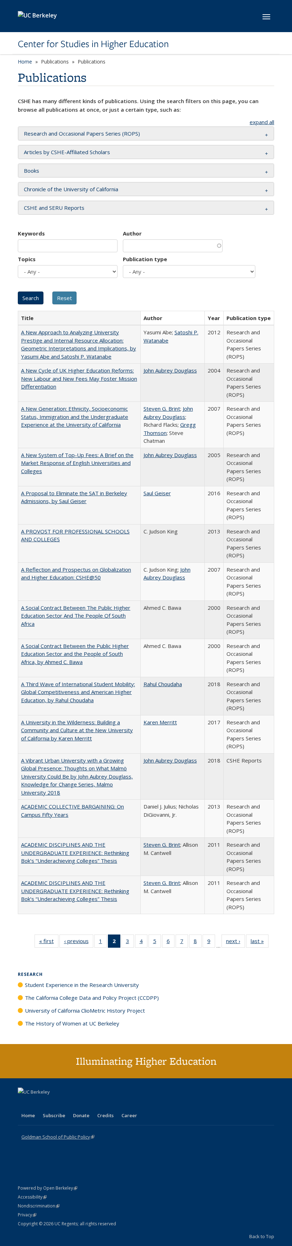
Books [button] (31, 170)
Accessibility (32, 1197)
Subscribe (54, 1115)
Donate (81, 1115)
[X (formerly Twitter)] (24, 1104)
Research (30, 974)
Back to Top (261, 1236)
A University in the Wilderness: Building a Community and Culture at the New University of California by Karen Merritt (77, 730)
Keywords (31, 233)
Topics (27, 259)
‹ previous (78, 942)
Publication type (145, 259)
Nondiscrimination (38, 1206)
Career (129, 1115)
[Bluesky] (80, 1104)
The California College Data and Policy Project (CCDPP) (92, 997)
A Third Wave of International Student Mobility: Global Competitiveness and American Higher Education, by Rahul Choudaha (78, 692)
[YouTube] (52, 1104)
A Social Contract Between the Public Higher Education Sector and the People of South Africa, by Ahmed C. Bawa (75, 653)
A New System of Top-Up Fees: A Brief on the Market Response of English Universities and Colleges (77, 463)
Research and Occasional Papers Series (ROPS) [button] (82, 133)
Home (25, 61)
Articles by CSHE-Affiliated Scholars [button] (67, 152)
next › (235, 942)
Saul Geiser (157, 493)
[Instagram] (66, 1104)
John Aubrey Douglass (170, 370)
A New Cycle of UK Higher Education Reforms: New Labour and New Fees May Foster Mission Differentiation (79, 378)
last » (259, 942)
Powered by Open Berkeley (47, 1188)
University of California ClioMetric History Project (85, 1010)
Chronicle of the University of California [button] (71, 189)
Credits (105, 1115)
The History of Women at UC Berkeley (72, 1023)
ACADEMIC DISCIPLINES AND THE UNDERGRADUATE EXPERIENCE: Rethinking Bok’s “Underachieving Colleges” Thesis (75, 852)
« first (48, 942)
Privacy (27, 1215)
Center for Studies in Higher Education (93, 43)
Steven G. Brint (162, 408)
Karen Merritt (160, 722)
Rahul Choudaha (163, 684)
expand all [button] (262, 122)
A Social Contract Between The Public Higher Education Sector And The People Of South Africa (75, 615)
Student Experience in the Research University (82, 984)
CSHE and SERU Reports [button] (54, 207)
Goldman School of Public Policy (57, 1137)
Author (132, 233)
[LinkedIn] (38, 1104)
